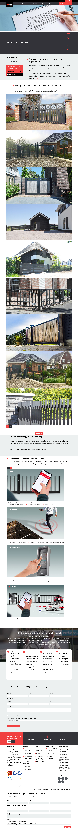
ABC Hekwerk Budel (62, 751)
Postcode (31, 701)
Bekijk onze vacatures (63, 741)
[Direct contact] (31, 736)
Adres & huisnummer (11, 701)
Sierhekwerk (27, 761)
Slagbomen (38, 753)
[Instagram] (66, 778)
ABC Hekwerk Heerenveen (63, 756)
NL (51, 3)
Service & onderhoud (52, 748)
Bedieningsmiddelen (40, 759)
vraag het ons (35, 741)
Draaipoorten (39, 750)
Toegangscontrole (40, 761)
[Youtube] (62, 778)
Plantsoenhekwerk (29, 758)
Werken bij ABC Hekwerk (42, 0)
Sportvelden (27, 755)
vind (13, 741)
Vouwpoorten (39, 751)
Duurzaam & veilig (47, 739)
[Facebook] (59, 778)
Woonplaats (52, 808)
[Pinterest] (62, 781)
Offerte (15, 796)
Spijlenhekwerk (28, 750)
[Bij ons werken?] (63, 736)
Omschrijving (9, 706)
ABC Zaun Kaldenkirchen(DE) (64, 768)
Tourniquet (38, 755)
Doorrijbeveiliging (28, 756)
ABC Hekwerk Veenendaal (63, 764)
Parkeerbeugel (39, 758)
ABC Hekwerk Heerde (62, 754)
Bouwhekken (27, 759)
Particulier (62, 0)
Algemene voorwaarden (43, 789)
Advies (10, 796)
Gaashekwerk (27, 751)
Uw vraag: (9, 813)
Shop (50, 0)
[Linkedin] (59, 781)
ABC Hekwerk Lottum (62, 757)
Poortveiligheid (51, 753)
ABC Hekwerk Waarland (63, 765)
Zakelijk (68, 0)
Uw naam (9, 693)
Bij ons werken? (63, 739)
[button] (57, 3)
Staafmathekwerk (28, 748)
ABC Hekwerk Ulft (61, 753)
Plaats (51, 701)
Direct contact (31, 739)
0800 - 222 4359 (27, 741)
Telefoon (30, 693)
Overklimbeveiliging (29, 767)
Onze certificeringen (47, 741)
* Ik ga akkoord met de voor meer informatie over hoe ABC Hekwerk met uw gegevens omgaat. (30, 722)
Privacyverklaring (52, 789)
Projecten (44, 3)
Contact (55, 0)
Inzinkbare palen (39, 756)
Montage (50, 750)
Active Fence (27, 766)
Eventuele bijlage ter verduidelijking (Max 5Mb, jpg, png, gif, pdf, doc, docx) (21, 823)
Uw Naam (9, 800)
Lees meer (10, 678)
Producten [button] (24, 3)
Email (51, 693)
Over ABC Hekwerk (52, 758)
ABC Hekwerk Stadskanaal (63, 762)
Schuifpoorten (39, 748)
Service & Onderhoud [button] (34, 3)
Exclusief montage (22, 715)
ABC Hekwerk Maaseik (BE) (64, 767)
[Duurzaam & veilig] (47, 736)
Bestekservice (51, 751)
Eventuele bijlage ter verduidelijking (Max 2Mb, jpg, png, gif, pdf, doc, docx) (21, 718)
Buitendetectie (28, 769)
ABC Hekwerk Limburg (62, 760)
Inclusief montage (12, 715)
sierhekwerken (38, 78)
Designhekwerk (28, 753)
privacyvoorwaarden (21, 722)
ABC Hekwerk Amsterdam (63, 749)
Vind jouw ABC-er (65, 3)
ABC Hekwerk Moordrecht (63, 759)
